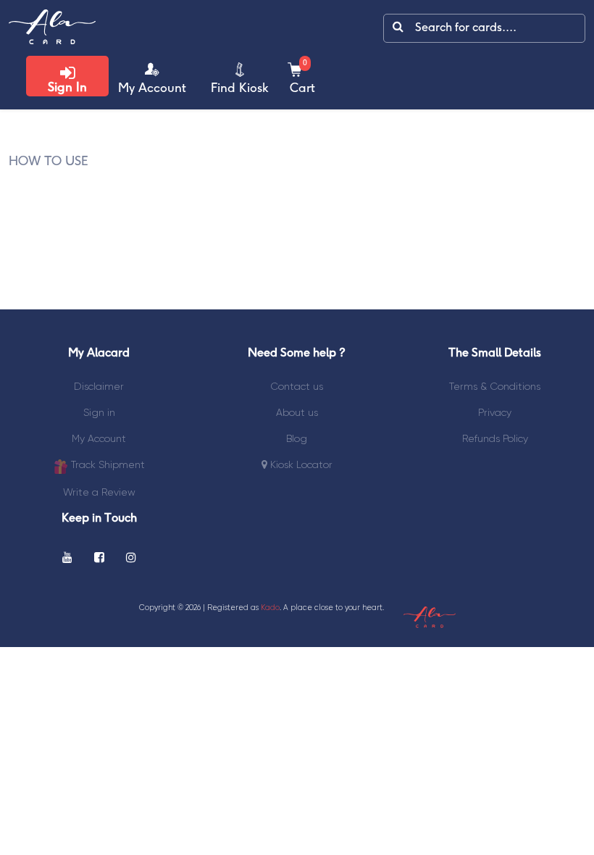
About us (297, 412)
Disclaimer (99, 386)
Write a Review (99, 492)
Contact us (296, 386)
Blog (296, 438)
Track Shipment (106, 464)
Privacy (494, 412)
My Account (99, 438)
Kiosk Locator (299, 464)
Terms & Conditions (494, 386)
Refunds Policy (495, 438)
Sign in (99, 412)
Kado (270, 607)
